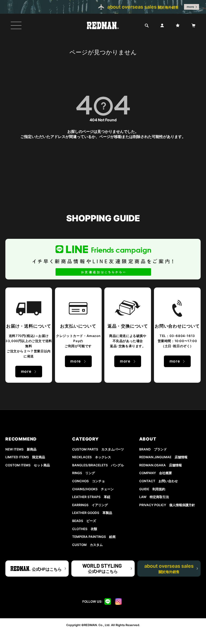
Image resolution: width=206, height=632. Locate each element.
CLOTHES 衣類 (84, 529)
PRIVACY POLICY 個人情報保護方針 (167, 505)
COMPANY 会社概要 (155, 473)
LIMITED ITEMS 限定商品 (25, 457)
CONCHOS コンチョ (88, 481)
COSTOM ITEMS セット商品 (27, 465)
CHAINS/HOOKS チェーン (93, 489)
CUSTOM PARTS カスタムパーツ (98, 449)
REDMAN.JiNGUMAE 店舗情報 (163, 457)
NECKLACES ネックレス (91, 457)
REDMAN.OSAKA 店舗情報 (160, 465)
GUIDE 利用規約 (152, 489)
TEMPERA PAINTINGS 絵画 (94, 537)
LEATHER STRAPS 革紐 (91, 497)
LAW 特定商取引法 (154, 497)
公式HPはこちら (47, 569)
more (190, 7)
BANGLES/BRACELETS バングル (98, 465)
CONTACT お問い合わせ (158, 481)
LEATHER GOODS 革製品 (92, 513)
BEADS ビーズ (84, 521)
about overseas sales (169, 568)
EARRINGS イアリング (90, 505)
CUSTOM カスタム (87, 545)
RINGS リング (83, 473)
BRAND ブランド (153, 449)
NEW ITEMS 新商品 (20, 449)
